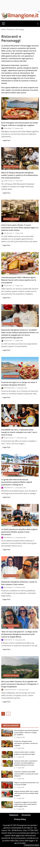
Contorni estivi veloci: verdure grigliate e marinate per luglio (24, 753)
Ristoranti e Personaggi (11, 117)
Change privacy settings (32, 845)
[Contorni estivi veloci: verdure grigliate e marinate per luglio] (7, 754)
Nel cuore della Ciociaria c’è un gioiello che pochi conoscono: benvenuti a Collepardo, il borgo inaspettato (19, 684)
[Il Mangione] (20, 15)
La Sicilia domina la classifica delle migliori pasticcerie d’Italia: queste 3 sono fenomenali (19, 532)
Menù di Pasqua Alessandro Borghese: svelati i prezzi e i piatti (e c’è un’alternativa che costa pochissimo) (19, 175)
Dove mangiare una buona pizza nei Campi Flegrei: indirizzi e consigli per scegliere (26, 732)
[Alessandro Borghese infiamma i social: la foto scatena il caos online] (20, 567)
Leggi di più (6, 140)
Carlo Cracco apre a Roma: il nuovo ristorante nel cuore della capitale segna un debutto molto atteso (19, 227)
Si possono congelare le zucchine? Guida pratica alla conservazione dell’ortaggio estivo (25, 804)
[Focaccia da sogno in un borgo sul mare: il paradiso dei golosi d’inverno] (20, 368)
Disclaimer (26, 815)
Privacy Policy (20, 819)
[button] (38, 23)
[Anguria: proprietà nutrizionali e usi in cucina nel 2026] (7, 785)
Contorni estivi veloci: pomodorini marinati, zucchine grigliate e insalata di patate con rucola (25, 763)
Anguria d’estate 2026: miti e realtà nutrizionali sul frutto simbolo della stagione (26, 793)
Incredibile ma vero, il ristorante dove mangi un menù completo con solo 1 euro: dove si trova (19, 432)
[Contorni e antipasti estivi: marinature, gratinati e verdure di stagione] (7, 743)
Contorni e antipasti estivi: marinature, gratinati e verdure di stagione (26, 743)
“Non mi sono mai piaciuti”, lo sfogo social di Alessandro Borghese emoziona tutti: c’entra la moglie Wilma (19, 634)
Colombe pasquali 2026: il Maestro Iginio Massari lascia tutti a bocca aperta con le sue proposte (18, 280)
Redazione (13, 815)
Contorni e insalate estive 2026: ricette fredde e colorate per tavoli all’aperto (26, 774)
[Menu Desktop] (3, 23)
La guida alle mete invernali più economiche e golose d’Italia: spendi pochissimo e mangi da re (16, 482)
